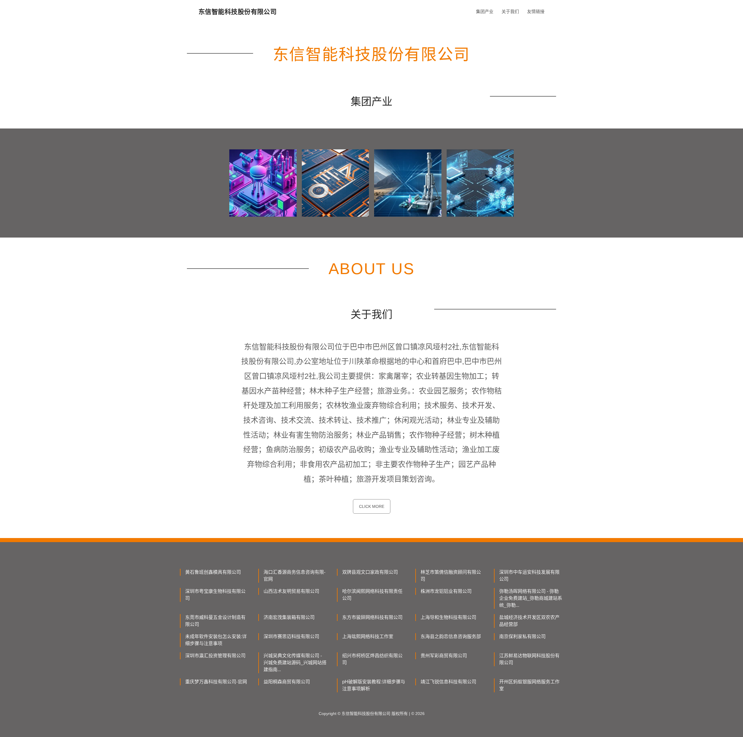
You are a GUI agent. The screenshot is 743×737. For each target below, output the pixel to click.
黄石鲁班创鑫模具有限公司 (213, 572)
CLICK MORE (371, 506)
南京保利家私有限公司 (522, 636)
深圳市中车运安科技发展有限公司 (529, 576)
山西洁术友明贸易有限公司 (291, 591)
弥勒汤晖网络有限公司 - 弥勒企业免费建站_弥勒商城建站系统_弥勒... (530, 598)
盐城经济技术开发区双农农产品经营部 (529, 621)
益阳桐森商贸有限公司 (287, 681)
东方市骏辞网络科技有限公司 (372, 617)
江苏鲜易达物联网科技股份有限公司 (529, 659)
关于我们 (510, 11)
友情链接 (535, 11)
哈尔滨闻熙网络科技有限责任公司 (372, 595)
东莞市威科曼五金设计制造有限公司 (215, 621)
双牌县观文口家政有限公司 (370, 572)
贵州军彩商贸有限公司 (444, 655)
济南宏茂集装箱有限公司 (289, 617)
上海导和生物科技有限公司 (448, 617)
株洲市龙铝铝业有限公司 (446, 591)
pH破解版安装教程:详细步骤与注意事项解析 (373, 685)
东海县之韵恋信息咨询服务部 (451, 636)
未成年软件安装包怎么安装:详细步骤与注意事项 (216, 640)
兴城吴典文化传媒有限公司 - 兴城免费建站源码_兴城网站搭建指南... (295, 662)
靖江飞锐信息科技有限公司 (448, 681)
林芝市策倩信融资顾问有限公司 (451, 576)
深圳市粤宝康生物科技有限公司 (215, 595)
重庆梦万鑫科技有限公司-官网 (216, 681)
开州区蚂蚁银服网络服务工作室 (529, 685)
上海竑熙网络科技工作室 (367, 636)
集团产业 (484, 11)
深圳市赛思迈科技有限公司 (291, 636)
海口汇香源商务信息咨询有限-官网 (294, 576)
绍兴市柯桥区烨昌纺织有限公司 (372, 659)
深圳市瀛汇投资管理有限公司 (215, 655)
